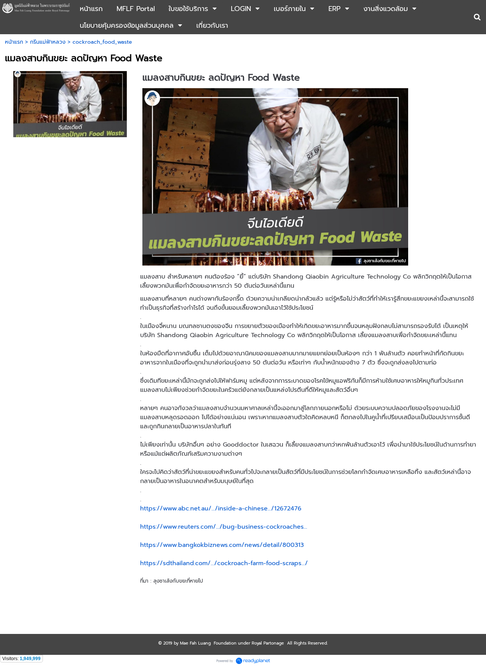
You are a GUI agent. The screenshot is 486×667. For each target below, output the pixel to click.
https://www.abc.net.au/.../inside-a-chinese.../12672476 (220, 508)
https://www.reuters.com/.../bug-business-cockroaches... (223, 526)
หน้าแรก (14, 42)
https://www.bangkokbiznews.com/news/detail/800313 (222, 545)
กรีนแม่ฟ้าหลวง (48, 42)
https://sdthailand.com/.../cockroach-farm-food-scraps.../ (224, 563)
